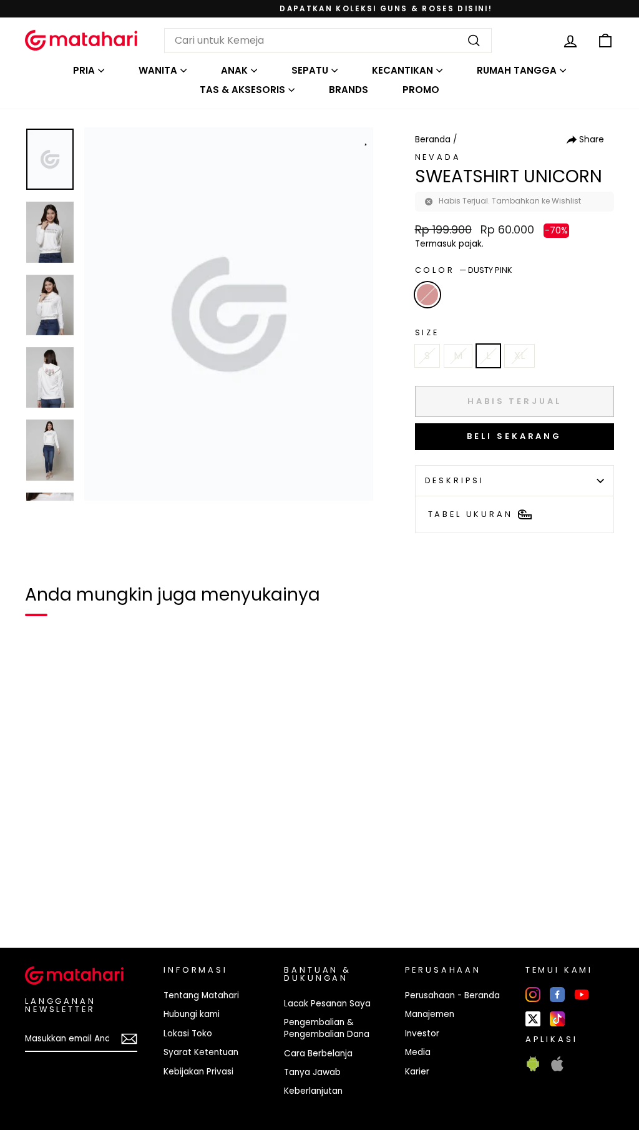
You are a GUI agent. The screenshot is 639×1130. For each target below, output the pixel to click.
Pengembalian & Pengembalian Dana (326, 1028)
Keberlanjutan (313, 1091)
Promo (420, 89)
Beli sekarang (514, 436)
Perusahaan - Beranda (452, 995)
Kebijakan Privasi (198, 1072)
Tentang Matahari (201, 995)
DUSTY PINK (427, 294)
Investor (422, 1033)
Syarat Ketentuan (200, 1052)
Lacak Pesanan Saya (327, 1004)
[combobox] (328, 40)
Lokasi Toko (187, 1033)
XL (519, 355)
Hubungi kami (191, 1014)
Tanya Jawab (312, 1072)
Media (418, 1052)
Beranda (433, 139)
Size (427, 332)
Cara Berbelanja (318, 1053)
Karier (417, 1072)
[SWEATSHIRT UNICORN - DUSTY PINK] (42, 895)
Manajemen (429, 1014)
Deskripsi (455, 480)
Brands (348, 89)
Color (463, 270)
